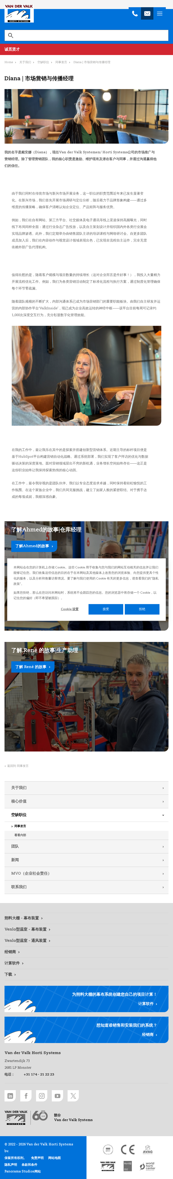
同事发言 (20, 826)
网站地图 (54, 1158)
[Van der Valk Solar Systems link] (108, 1166)
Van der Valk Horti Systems (19, 14)
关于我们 (19, 788)
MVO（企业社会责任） (31, 874)
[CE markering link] (128, 1149)
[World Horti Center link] (147, 1166)
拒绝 (142, 609)
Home (9, 62)
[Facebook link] (26, 1095)
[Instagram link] (41, 1095)
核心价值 (19, 801)
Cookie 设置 (70, 609)
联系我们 (19, 887)
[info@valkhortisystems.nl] (147, 13)
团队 (15, 846)
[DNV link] (108, 1149)
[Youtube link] (57, 1095)
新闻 (15, 860)
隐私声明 (11, 1164)
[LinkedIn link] (10, 1095)
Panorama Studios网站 (23, 1171)
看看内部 (20, 835)
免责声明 (37, 1158)
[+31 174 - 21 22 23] (135, 13)
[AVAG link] (147, 1149)
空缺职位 (19, 815)
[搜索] (10, 35)
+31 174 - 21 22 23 (39, 1074)
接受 (106, 609)
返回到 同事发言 (18, 766)
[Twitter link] (73, 1095)
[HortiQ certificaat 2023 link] (128, 1166)
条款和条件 (29, 1164)
